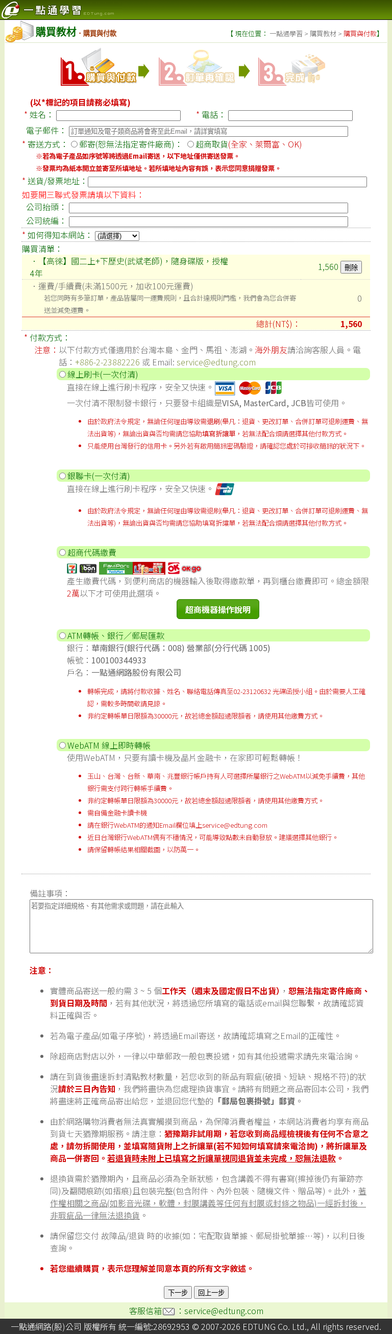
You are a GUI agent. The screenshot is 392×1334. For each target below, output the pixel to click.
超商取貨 (248, 144)
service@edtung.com (216, 362)
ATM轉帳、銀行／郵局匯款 (115, 635)
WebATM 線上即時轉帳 (109, 745)
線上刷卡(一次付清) (102, 374)
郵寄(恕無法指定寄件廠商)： (131, 144)
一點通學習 (286, 33)
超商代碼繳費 (91, 552)
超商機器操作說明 (218, 609)
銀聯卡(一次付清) (98, 476)
